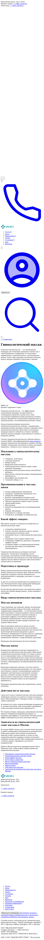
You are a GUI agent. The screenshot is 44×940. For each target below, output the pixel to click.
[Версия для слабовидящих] (3, 178)
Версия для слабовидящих (10, 913)
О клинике (9, 894)
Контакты (8, 899)
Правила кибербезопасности (19, 915)
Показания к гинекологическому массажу (20, 754)
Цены (7, 888)
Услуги (7, 886)
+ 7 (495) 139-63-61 (16, 5)
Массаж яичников (11, 763)
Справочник (9, 907)
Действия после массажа (14, 767)
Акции (7, 892)
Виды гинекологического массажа (17, 761)
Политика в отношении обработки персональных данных (19, 916)
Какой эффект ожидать (13, 758)
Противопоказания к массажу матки (18, 756)
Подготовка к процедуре (14, 760)
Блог (7, 898)
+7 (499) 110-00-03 (20, 4)
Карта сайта (9, 909)
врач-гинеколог (35, 441)
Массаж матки (10, 765)
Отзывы (8, 896)
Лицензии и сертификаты (14, 901)
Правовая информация (13, 903)
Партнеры (8, 905)
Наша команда (10, 890)
